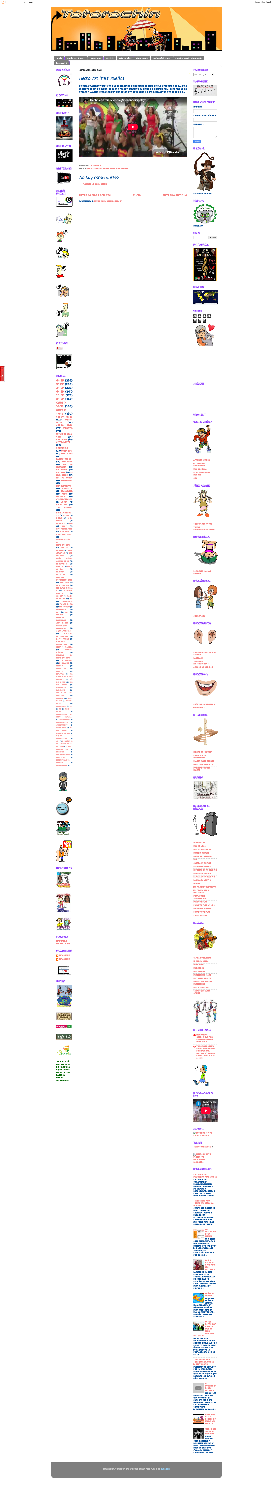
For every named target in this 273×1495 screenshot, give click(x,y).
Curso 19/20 (64, 417)
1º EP (60, 395)
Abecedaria (61, 669)
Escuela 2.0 (62, 62)
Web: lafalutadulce (203, 765)
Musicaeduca (199, 469)
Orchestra (199, 843)
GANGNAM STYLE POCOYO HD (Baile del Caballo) (210, 1419)
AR (60, 709)
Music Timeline (201, 988)
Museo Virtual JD (202, 850)
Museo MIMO (199, 846)
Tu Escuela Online (205, 1047)
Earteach (198, 658)
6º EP (60, 380)
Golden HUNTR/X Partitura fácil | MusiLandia (204, 1039)
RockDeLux (198, 965)
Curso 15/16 (64, 426)
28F (66, 612)
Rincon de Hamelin (202, 752)
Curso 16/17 (109, 169)
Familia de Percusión (204, 877)
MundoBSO (198, 968)
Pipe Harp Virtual (202, 909)
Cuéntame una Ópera (204, 705)
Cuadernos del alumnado (188, 58)
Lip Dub (66, 516)
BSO (71, 524)
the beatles (64, 508)
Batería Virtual (201, 853)
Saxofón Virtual (201, 912)
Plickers (60, 752)
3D (71, 706)
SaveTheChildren (64, 529)
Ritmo (59, 518)
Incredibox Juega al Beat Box (210, 1431)
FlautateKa (142, 58)
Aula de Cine (125, 58)
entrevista (63, 443)
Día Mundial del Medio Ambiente (64, 676)
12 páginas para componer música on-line (203, 1203)
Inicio (59, 58)
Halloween (61, 470)
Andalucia (61, 524)
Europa (59, 615)
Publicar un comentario (95, 184)
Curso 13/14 (61, 728)
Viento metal (66, 604)
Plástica (60, 497)
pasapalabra (61, 765)
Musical (59, 567)
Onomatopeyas (63, 631)
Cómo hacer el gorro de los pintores (210, 1265)
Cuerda (59, 596)
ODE (57, 741)
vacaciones (61, 706)
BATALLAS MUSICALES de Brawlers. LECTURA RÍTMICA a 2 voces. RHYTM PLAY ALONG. (205, 1053)
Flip (60, 348)
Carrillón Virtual (202, 863)
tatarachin (64, 959)
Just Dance (62, 623)
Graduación (67, 491)
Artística (60, 575)
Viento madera (64, 647)
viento (59, 666)
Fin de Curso (122, 169)
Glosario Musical (202, 958)
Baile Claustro (94, 169)
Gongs (196, 884)
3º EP (60, 388)
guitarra (60, 473)
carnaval (61, 440)
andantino (60, 757)
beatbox (59, 698)
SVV (195, 478)
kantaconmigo (63, 459)
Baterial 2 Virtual (202, 857)
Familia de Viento (202, 880)
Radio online (62, 639)
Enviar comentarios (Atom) (108, 201)
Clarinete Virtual (202, 867)
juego (64, 502)
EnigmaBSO (61, 564)
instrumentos (64, 486)
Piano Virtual (200, 902)
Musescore (199, 972)
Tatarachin (64, 956)
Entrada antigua (175, 195)
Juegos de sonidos (203, 667)
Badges (59, 671)
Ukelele (110, 58)
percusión (64, 663)
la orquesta (62, 586)
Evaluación (60, 690)
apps (64, 494)
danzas (64, 548)
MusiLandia (201, 1035)
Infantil (68, 428)
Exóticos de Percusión (205, 870)
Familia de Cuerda (202, 874)
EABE (64, 526)
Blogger (165, 1469)
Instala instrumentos (205, 887)
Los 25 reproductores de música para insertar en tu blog (205, 1329)
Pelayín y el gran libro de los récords (64, 744)
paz (57, 612)
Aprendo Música (201, 460)
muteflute (61, 610)
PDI (71, 599)
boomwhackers (63, 534)
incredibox (67, 661)
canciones (67, 462)
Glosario (64, 583)
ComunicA (62, 448)
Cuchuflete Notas (202, 524)
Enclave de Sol (63, 733)
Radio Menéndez (76, 58)
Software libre (63, 755)
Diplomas (60, 674)
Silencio (60, 572)
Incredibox (199, 708)
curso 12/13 (64, 607)
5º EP (60, 384)
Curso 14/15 (67, 451)
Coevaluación (62, 722)
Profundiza (67, 602)
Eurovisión (61, 687)
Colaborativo (62, 725)
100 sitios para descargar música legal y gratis (203, 1362)
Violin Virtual (200, 916)
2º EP (60, 399)
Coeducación (64, 720)
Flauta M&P (95, 58)
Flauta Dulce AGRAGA (203, 761)
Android (60, 551)
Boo (195, 860)
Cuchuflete (199, 616)
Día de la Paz (62, 505)
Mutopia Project (202, 979)
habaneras (67, 481)
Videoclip (64, 532)
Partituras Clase (202, 975)
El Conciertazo (201, 961)
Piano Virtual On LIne (204, 905)
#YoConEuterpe (64, 500)
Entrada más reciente (95, 195)
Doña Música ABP (162, 58)
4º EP (60, 391)
